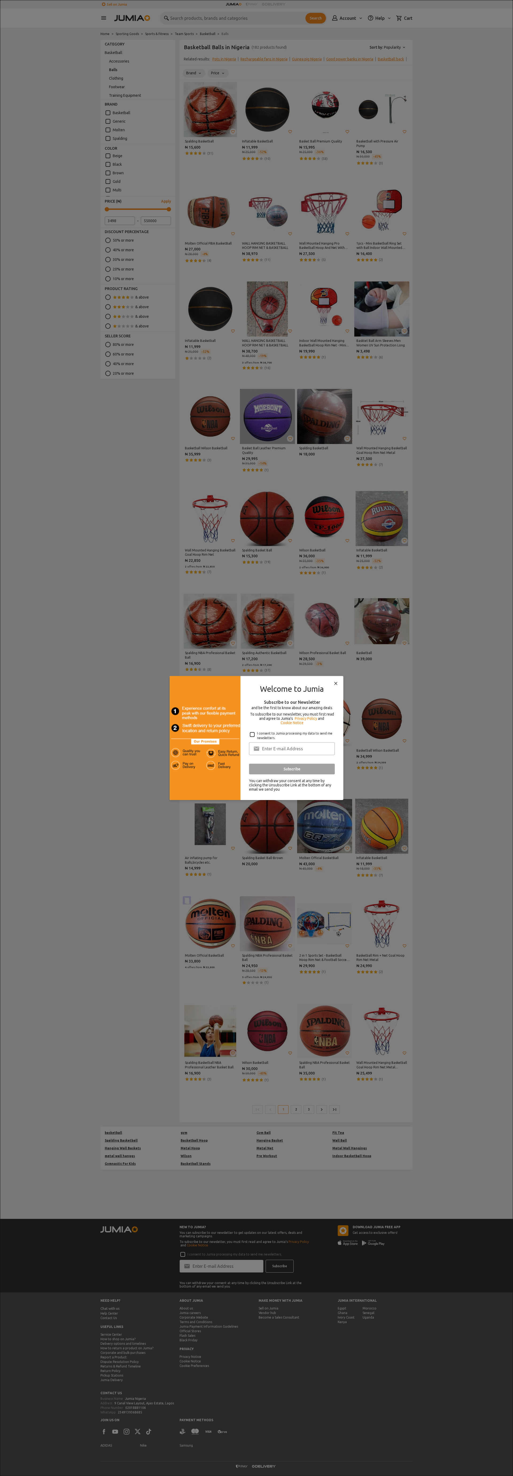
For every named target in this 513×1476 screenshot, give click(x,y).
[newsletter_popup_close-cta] (336, 683)
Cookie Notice (292, 723)
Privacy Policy (306, 718)
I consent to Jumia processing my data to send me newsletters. (294, 736)
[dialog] (256, 738)
